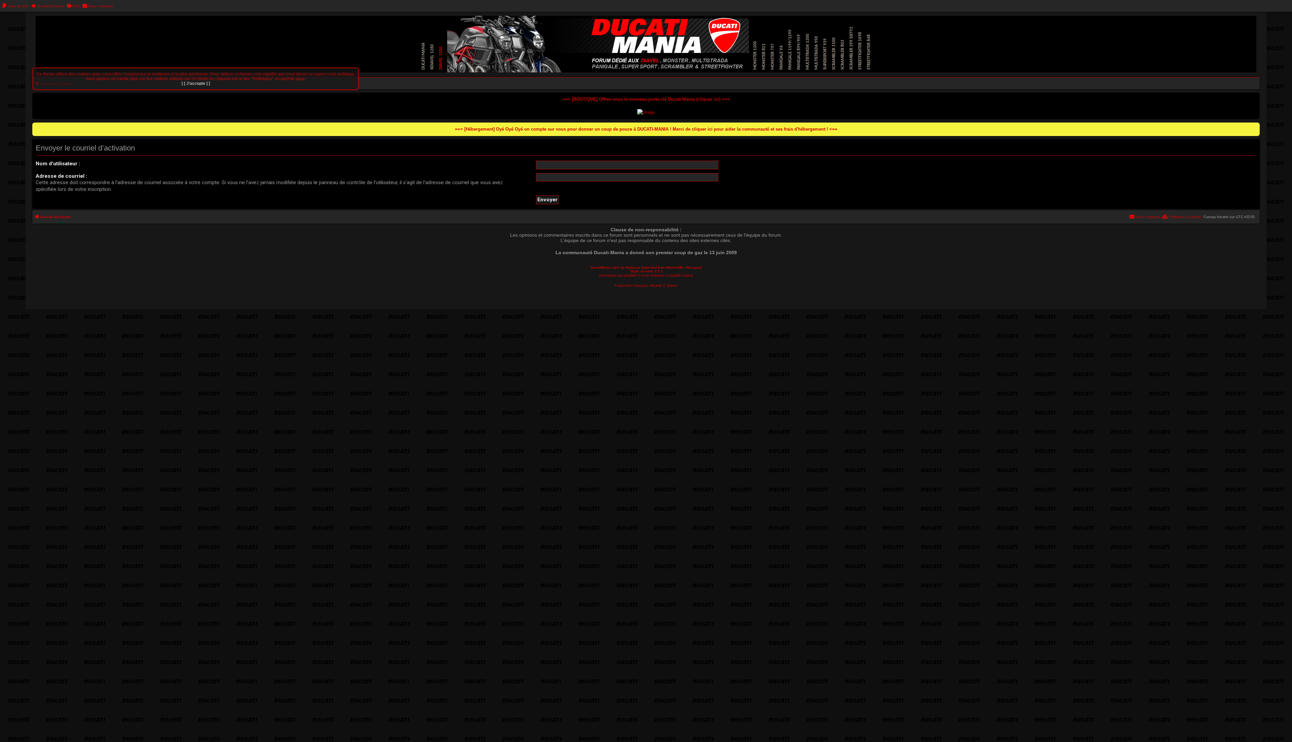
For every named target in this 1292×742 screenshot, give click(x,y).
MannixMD (674, 267)
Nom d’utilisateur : (58, 164)
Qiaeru (672, 285)
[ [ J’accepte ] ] (196, 83)
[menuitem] (15, 6)
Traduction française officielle (638, 285)
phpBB (629, 275)
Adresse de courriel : (61, 176)
